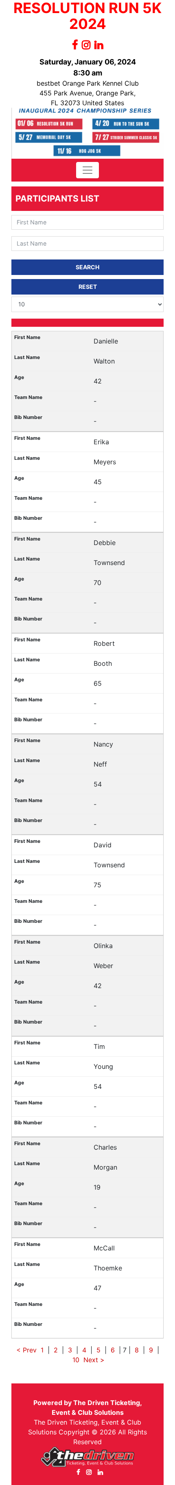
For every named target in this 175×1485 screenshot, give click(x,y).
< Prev (26, 1350)
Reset (88, 286)
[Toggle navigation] (87, 170)
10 (75, 1360)
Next (90, 1360)
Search (87, 267)
